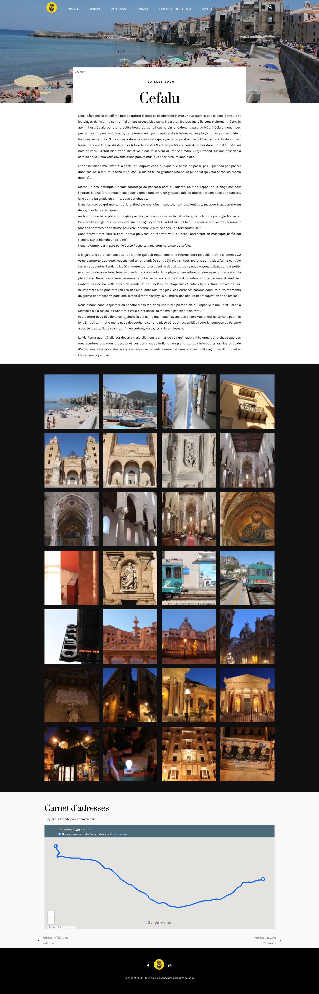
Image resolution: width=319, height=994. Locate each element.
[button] (270, 6)
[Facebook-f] (148, 965)
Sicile (81, 72)
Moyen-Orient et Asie (175, 8)
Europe (94, 8)
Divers (207, 8)
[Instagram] (170, 965)
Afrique (142, 8)
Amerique (118, 8)
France (73, 8)
